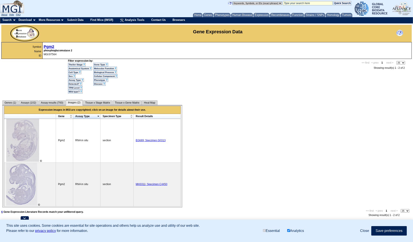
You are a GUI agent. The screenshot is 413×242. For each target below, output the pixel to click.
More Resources (49, 19)
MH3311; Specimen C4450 (151, 184)
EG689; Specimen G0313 (151, 140)
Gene (61, 116)
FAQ (18, 14)
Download (25, 19)
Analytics (297, 231)
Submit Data (75, 19)
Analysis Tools (134, 19)
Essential (273, 231)
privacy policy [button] (45, 231)
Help (11, 14)
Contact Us (158, 19)
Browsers (179, 19)
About (4, 14)
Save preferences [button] (389, 231)
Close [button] (364, 231)
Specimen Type (112, 116)
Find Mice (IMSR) (101, 19)
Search (7, 19)
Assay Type (82, 116)
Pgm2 (49, 46)
